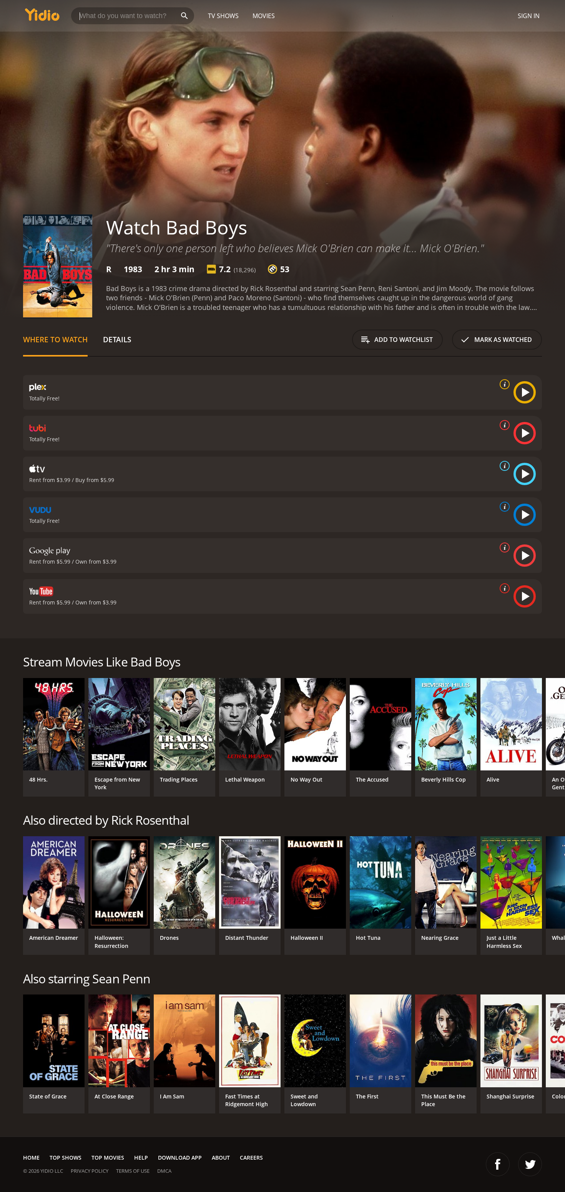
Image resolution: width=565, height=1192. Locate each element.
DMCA (164, 1170)
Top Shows (65, 1157)
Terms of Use (133, 1170)
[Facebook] (498, 1164)
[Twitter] (530, 1164)
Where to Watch (55, 339)
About (221, 1157)
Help (141, 1157)
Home (31, 1157)
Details (117, 339)
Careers (251, 1157)
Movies (264, 16)
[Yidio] (42, 17)
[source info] (503, 384)
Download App (180, 1157)
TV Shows (223, 16)
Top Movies (107, 1157)
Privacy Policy (89, 1170)
